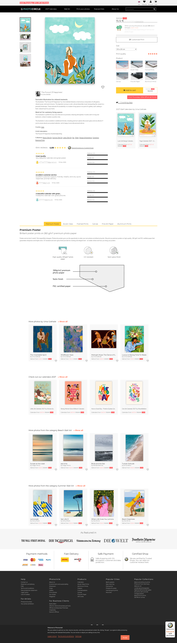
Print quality (121, 54)
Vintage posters (139, 593)
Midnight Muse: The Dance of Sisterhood (103, 355)
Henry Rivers (36, 521)
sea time (64, 464)
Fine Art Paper (82, 594)
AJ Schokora (127, 465)
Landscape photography (141, 588)
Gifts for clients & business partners (60, 606)
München (109, 592)
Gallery (51, 590)
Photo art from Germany (141, 584)
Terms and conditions (27, 588)
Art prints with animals (141, 592)
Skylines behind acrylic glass (142, 590)
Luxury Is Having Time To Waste (134, 355)
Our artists (52, 594)
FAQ (22, 586)
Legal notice (24, 592)
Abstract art (138, 586)
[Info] (118, 62)
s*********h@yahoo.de (46, 200)
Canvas (80, 592)
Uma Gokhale (46, 94)
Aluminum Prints (83, 586)
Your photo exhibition (27, 604)
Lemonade (34, 519)
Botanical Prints (40, 140)
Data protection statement (29, 590)
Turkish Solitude (128, 464)
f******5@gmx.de (44, 183)
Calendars (81, 582)
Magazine (52, 596)
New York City (110, 584)
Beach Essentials (128, 519)
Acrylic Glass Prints (83, 584)
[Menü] (173, 623)
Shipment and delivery (28, 584)
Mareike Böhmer (98, 465)
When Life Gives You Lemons (102, 519)
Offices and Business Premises (58, 608)
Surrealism (96, 137)
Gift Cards (81, 596)
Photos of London (111, 588)
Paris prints (109, 586)
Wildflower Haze (67, 355)
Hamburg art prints (112, 590)
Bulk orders (52, 604)
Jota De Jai (96, 521)
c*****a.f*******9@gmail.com (48, 162)
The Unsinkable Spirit (38, 355)
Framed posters (82, 590)
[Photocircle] (31, 9)
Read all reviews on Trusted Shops (82, 148)
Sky (73, 137)
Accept (125, 637)
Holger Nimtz (36, 465)
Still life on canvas (139, 597)
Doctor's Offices (54, 612)
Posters (80, 588)
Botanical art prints (140, 595)
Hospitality (52, 610)
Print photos (53, 592)
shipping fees (139, 21)
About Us (52, 582)
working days (125, 102)
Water (77, 137)
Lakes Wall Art (67, 137)
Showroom (52, 586)
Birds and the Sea (98, 464)
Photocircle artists (26, 602)
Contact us (24, 582)
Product (119, 58)
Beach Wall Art (47, 137)
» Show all (63, 321)
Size (117, 46)
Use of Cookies (25, 594)
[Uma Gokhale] (37, 93)
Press (51, 588)
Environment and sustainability (58, 584)
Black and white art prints (142, 582)
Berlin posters (110, 582)
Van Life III (65, 519)
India (42, 127)
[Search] (154, 9)
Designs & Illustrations (85, 137)
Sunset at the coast (37, 464)
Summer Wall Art (57, 137)
